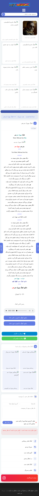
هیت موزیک (19, 5)
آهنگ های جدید (28, 464)
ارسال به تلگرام (18, 333)
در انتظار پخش (28, 458)
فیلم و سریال (28, 470)
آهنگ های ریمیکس (27, 441)
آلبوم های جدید (28, 452)
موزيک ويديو (28, 447)
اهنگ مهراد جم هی (27, 123)
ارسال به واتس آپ (18, 338)
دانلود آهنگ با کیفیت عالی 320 (18, 318)
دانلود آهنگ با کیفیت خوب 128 (18, 323)
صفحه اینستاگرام (31, 478)
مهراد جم (33, 128)
